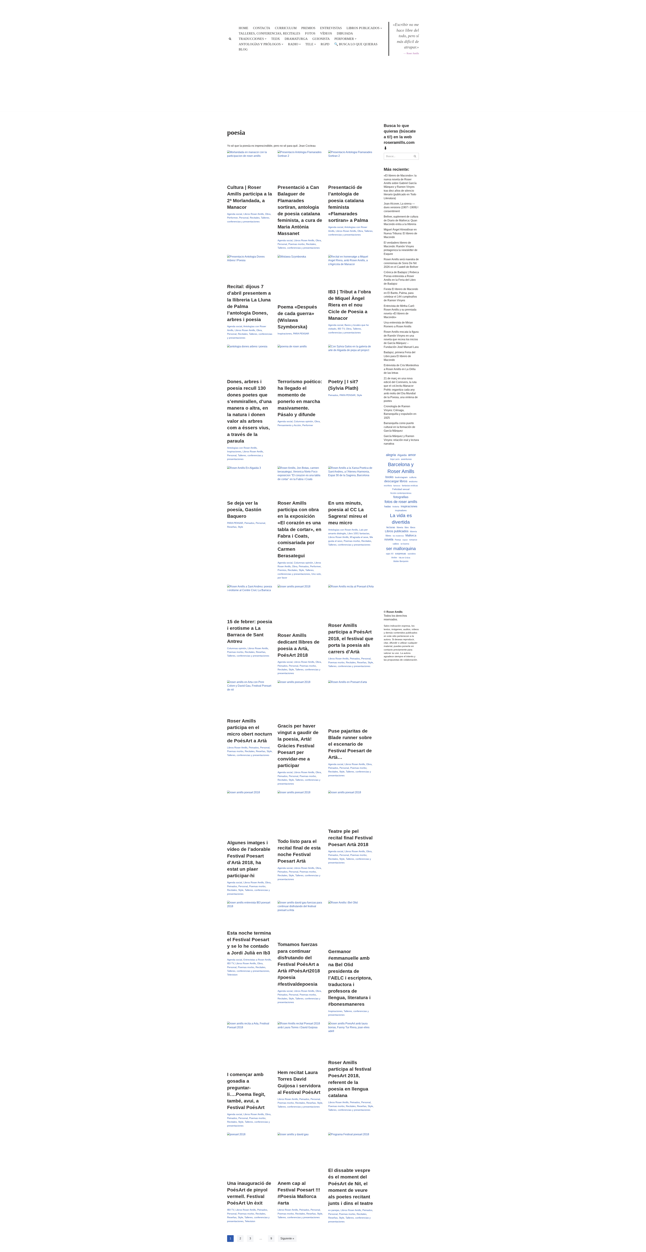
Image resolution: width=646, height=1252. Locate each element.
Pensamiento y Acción (289, 425)
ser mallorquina (401, 548)
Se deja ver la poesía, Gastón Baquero (244, 509)
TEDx (275, 39)
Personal (243, 217)
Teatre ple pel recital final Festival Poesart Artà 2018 (350, 838)
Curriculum (286, 28)
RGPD (325, 44)
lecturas (390, 527)
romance (413, 540)
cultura (412, 477)
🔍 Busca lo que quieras (356, 44)
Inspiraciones (285, 333)
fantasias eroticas (410, 485)
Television (232, 974)
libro (407, 527)
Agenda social (234, 214)
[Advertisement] (323, 120)
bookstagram (401, 477)
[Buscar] (230, 39)
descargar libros (395, 481)
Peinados (333, 395)
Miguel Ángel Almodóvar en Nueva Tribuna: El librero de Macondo (400, 233)
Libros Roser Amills (253, 214)
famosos (396, 486)
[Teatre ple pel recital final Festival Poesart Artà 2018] (351, 808)
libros (412, 527)
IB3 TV (341, 328)
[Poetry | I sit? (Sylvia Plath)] (351, 360)
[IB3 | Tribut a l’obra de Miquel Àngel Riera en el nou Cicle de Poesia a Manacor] (351, 270)
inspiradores (401, 510)
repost (405, 540)
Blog (243, 49)
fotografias (400, 497)
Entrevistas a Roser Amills (257, 959)
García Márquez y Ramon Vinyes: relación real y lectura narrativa (401, 440)
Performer (232, 217)
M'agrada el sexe (359, 537)
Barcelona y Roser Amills (400, 468)
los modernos (398, 536)
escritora (388, 485)
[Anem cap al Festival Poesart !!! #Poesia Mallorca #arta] (300, 1155)
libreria (400, 527)
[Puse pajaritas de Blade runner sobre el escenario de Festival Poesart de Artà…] (351, 702)
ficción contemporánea (400, 493)
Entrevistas (331, 28)
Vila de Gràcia (404, 558)
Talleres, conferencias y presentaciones (299, 247)
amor (412, 455)
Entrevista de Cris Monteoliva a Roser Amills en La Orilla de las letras (401, 369)
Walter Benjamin (400, 561)
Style (359, 395)
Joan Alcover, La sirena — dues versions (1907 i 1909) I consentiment (401, 207)
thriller (394, 557)
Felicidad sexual (400, 489)
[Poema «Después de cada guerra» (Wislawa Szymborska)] (300, 277)
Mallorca (410, 535)
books (389, 477)
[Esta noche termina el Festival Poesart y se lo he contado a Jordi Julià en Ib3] (250, 913)
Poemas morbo (296, 244)
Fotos (310, 33)
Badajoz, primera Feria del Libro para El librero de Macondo (399, 356)
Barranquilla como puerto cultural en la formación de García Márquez (399, 427)
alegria (391, 455)
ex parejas (333, 1210)
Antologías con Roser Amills (242, 447)
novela (388, 539)
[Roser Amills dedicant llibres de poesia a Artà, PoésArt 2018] (300, 607)
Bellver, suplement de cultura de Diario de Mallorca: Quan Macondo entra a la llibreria (401, 220)
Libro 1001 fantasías (358, 533)
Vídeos (326, 33)
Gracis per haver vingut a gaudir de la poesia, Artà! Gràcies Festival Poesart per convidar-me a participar (298, 745)
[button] (381, 28)
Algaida (402, 455)
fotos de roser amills (401, 502)
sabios (396, 543)
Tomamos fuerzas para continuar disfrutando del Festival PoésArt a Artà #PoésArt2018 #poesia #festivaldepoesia (299, 964)
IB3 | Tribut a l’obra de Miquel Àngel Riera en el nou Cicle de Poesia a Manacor (349, 305)
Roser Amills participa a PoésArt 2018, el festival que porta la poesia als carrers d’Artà (350, 638)
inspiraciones (409, 506)
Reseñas (232, 526)
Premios (308, 28)
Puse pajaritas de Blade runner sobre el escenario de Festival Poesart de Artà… (350, 744)
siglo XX (389, 554)
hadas (387, 506)
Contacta (261, 28)
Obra (268, 214)
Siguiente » (287, 1238)
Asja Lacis (395, 459)
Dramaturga (296, 39)
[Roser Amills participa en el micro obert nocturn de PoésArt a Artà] (250, 697)
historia (395, 506)
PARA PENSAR (301, 333)
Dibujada (345, 33)
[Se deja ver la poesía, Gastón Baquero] (250, 481)
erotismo (413, 481)
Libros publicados (396, 531)
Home (243, 28)
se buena (405, 544)
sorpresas (400, 553)
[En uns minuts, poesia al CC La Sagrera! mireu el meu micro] (351, 481)
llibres (388, 536)
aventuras (406, 459)
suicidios (412, 554)
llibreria (413, 531)
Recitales (255, 217)
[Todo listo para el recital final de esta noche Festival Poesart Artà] (300, 813)
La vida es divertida (401, 519)
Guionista (321, 39)
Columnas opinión (303, 421)
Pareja (398, 540)
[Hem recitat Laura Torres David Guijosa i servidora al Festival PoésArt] (300, 1044)
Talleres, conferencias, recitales (269, 33)
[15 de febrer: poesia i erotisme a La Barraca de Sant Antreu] (250, 600)
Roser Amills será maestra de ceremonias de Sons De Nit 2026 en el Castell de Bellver (401, 263)
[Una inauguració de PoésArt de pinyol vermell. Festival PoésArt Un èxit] (250, 1155)
